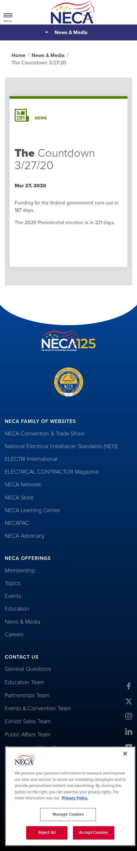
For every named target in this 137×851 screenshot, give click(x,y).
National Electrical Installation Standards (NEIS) (61, 446)
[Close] (125, 754)
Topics (12, 583)
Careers (14, 634)
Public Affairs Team (27, 734)
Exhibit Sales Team (28, 721)
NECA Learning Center (32, 510)
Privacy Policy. (75, 798)
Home (18, 55)
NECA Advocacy (24, 535)
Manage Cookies (68, 814)
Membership (20, 570)
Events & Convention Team (38, 708)
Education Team (24, 682)
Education (17, 608)
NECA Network (23, 484)
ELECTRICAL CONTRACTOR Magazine (51, 471)
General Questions (28, 668)
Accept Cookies (93, 832)
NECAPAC (17, 522)
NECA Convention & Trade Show (44, 433)
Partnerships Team (27, 695)
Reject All (46, 832)
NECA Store (19, 497)
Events (13, 595)
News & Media (71, 32)
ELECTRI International (31, 458)
